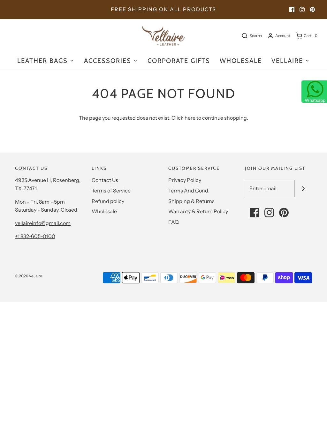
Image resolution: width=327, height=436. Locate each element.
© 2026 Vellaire (28, 276)
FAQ (173, 222)
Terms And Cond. (188, 190)
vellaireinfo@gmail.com (43, 223)
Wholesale (104, 211)
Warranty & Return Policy (198, 211)
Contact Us (105, 180)
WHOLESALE (241, 60)
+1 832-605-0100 (35, 236)
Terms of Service (111, 190)
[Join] (303, 188)
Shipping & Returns (191, 201)
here (190, 118)
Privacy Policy (184, 180)
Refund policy (108, 201)
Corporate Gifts (179, 60)
